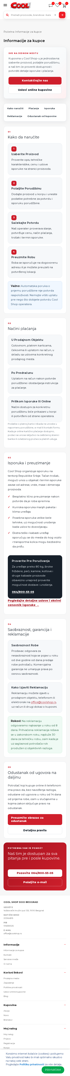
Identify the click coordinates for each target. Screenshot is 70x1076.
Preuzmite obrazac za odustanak (27, 819)
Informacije (11, 944)
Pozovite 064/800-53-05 (35, 873)
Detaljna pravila (35, 830)
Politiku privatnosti (32, 1064)
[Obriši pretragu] (55, 15)
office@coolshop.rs (43, 702)
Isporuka (49, 108)
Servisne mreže (11, 959)
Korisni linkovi (13, 972)
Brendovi (8, 1020)
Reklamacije (14, 116)
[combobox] (35, 15)
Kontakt (8, 955)
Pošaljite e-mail (35, 882)
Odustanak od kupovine (42, 116)
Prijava (7, 1038)
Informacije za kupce (14, 950)
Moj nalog (10, 1028)
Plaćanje (34, 108)
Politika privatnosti (13, 987)
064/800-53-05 (23, 592)
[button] (6, 5)
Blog (6, 996)
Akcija (7, 1011)
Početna (9, 32)
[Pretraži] (62, 15)
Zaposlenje (9, 982)
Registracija (9, 1043)
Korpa (7, 1047)
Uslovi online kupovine (35, 89)
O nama (8, 964)
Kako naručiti (15, 108)
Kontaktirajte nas (35, 80)
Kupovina (10, 1005)
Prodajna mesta (11, 978)
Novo (6, 1015)
